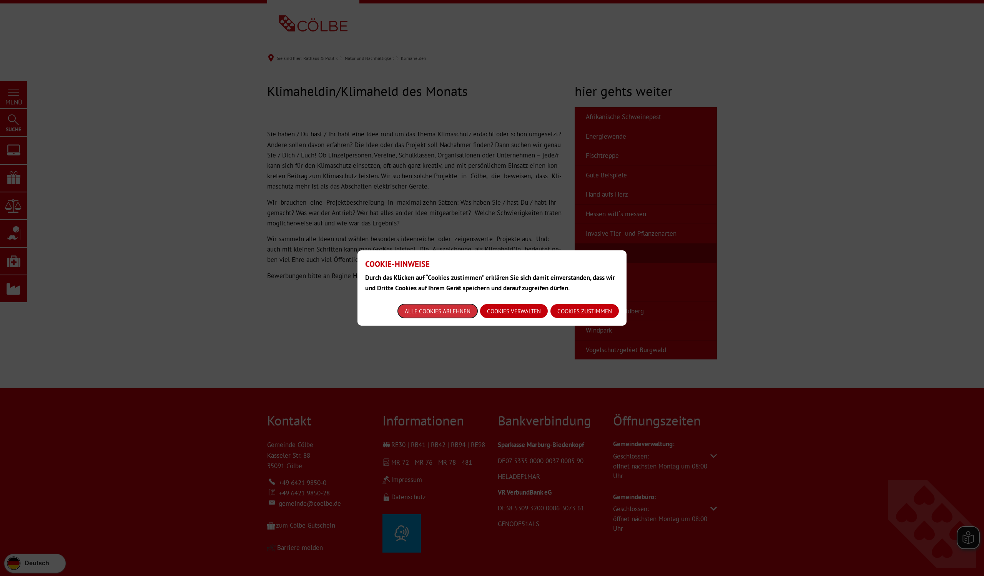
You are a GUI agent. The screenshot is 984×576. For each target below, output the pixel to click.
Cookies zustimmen (584, 311)
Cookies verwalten (514, 311)
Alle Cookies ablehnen (437, 311)
